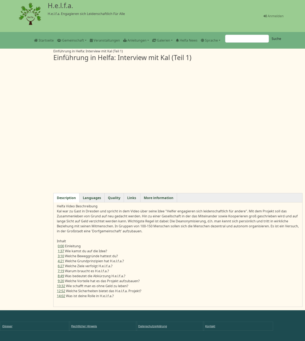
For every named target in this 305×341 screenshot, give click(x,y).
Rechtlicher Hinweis (84, 326)
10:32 (61, 286)
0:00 (61, 246)
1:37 (61, 251)
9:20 (61, 281)
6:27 (61, 266)
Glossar (7, 326)
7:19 (61, 271)
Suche (276, 38)
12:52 (61, 291)
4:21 (61, 261)
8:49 (61, 276)
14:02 (61, 296)
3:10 (61, 256)
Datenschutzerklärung (152, 326)
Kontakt (210, 326)
